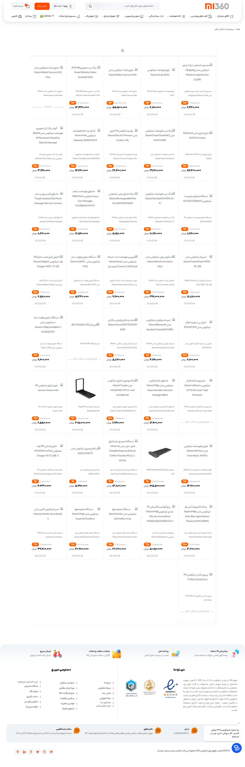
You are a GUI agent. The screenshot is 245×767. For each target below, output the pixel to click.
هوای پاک (90, 16)
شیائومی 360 (202, 751)
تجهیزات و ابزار (110, 16)
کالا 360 (45, 16)
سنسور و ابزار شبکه (68, 16)
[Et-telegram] (51, 751)
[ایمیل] (195, 730)
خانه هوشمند (175, 16)
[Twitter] (37, 751)
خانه (238, 29)
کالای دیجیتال (223, 16)
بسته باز (29, 16)
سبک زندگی (154, 16)
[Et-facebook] (31, 751)
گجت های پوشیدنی (199, 16)
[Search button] (90, 6)
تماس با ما (42, 6)
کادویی (14, 16)
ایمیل (186, 729)
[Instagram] (44, 751)
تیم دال (160, 751)
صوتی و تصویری (132, 16)
